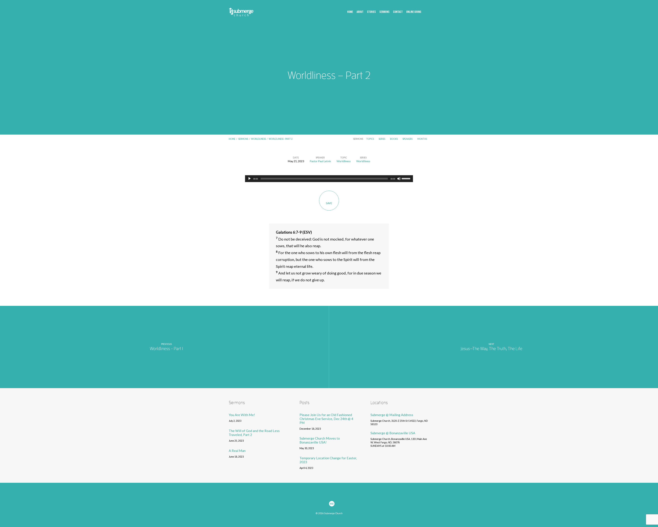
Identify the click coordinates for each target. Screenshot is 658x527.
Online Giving (413, 12)
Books (394, 138)
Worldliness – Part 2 (280, 138)
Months (422, 138)
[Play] (249, 178)
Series (382, 138)
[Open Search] (428, 12)
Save (329, 203)
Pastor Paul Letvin (320, 161)
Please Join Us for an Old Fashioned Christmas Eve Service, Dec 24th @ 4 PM (326, 419)
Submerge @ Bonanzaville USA (392, 433)
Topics (370, 138)
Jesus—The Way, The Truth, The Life (491, 348)
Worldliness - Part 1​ (166, 348)
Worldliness (258, 138)
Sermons (384, 12)
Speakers (408, 138)
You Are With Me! (242, 415)
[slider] (406, 178)
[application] (329, 178)
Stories (371, 12)
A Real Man (237, 451)
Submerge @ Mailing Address (391, 415)
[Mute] (399, 178)
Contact (398, 12)
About (360, 12)
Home (350, 12)
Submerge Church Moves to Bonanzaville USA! (320, 440)
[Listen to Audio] (246, 421)
